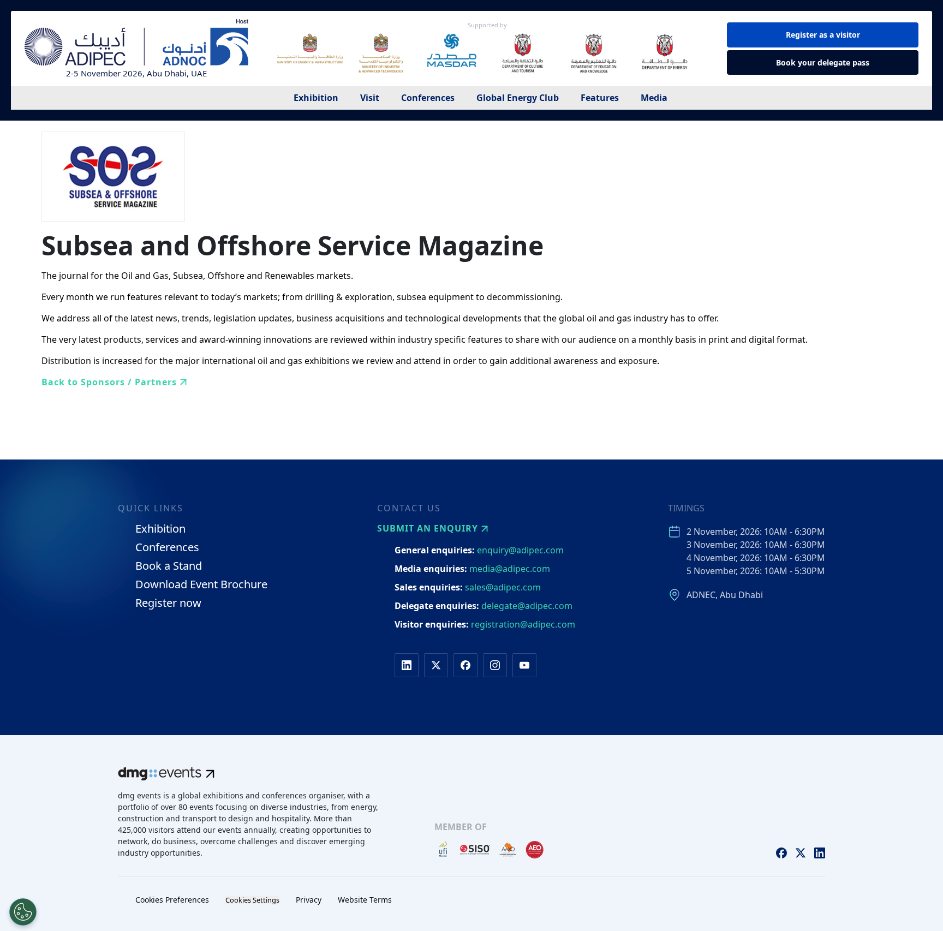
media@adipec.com (509, 569)
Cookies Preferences (172, 899)
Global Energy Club (517, 98)
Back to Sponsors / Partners (109, 382)
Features (600, 98)
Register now (168, 603)
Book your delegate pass (822, 62)
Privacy (308, 899)
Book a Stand (168, 566)
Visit (369, 98)
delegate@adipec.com (526, 606)
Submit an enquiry (427, 528)
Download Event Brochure (201, 585)
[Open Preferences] (23, 912)
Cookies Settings (252, 900)
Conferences (428, 98)
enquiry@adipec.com (520, 550)
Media (654, 98)
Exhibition (316, 98)
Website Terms (365, 899)
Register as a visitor (823, 34)
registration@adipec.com (523, 624)
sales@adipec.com (503, 587)
